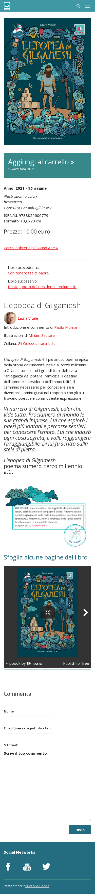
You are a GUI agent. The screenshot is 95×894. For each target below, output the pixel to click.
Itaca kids (46, 343)
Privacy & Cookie (37, 886)
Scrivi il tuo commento (25, 753)
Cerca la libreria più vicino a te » (31, 247)
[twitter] (46, 866)
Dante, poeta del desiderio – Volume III (42, 286)
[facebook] (8, 866)
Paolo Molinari (66, 327)
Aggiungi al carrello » (41, 164)
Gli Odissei (27, 343)
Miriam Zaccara (42, 335)
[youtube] (27, 866)
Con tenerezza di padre (28, 272)
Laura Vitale (28, 318)
